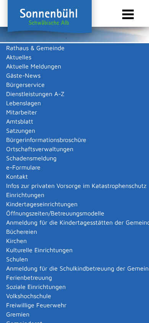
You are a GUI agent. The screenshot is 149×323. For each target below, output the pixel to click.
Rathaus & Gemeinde (35, 47)
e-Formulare (23, 167)
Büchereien (21, 231)
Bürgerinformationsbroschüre (46, 139)
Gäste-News (23, 75)
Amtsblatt (19, 121)
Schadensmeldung (31, 158)
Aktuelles (18, 57)
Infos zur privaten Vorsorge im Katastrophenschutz (76, 185)
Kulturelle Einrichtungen (39, 249)
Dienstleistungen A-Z (35, 93)
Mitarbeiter (21, 112)
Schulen (17, 259)
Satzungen (20, 130)
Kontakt (17, 176)
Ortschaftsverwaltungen (39, 148)
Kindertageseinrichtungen (42, 204)
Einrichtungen (25, 194)
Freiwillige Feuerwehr (36, 305)
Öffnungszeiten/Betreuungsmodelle (55, 213)
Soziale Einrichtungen (36, 286)
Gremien (17, 314)
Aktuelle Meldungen (33, 66)
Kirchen (16, 240)
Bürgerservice (25, 84)
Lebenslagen (23, 103)
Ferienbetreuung (29, 277)
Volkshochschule (28, 295)
